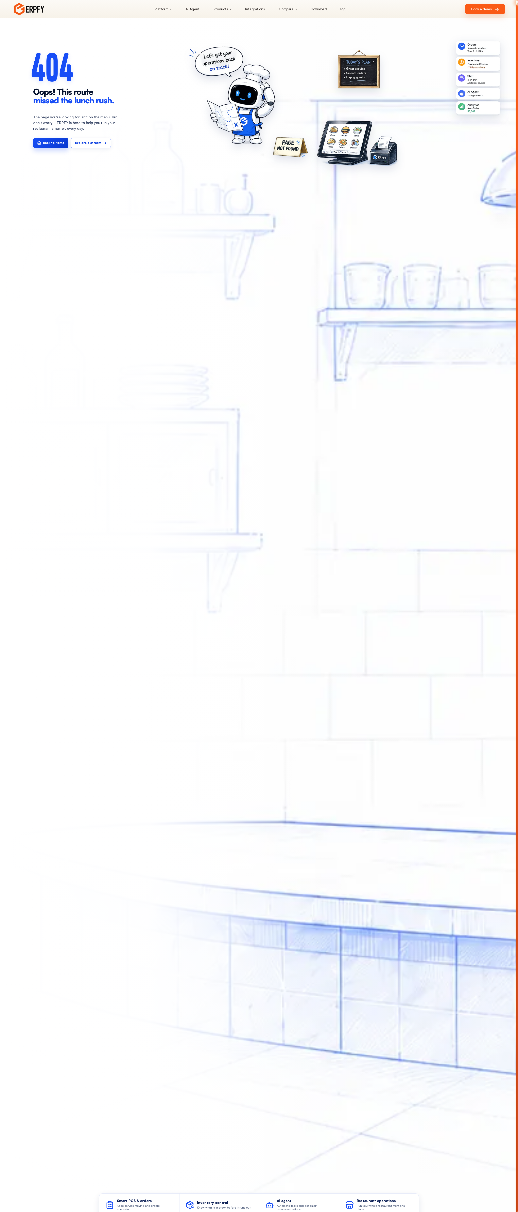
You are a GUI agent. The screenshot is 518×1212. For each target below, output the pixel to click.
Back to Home (53, 143)
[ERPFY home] (34, 9)
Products (220, 9)
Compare (286, 9)
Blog (342, 9)
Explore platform (88, 143)
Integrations (255, 9)
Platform (161, 9)
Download (319, 9)
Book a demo (485, 9)
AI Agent (193, 9)
